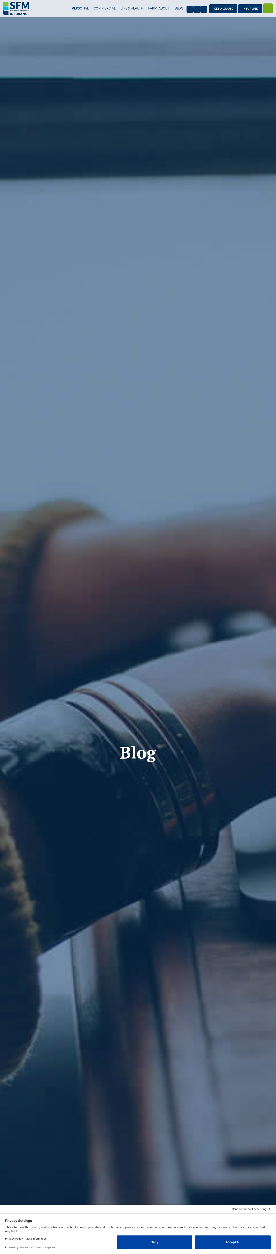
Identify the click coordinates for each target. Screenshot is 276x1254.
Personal (80, 8)
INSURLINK (250, 8)
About (164, 8)
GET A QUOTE (223, 8)
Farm (152, 8)
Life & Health (132, 8)
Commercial (105, 8)
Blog (179, 8)
